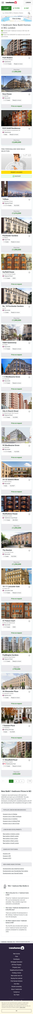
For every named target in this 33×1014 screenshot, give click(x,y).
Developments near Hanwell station (13, 873)
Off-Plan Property (16, 964)
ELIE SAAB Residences (11, 128)
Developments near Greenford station (13, 868)
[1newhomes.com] (16, 948)
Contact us (16, 992)
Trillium (5, 199)
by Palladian (6, 727)
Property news (16, 967)
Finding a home (16, 973)
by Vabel (4, 344)
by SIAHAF (5, 96)
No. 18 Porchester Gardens (13, 306)
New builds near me (16, 975)
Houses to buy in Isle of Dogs (11, 823)
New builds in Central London (11, 834)
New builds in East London (10, 838)
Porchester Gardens (10, 236)
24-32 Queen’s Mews (10, 480)
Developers (16, 959)
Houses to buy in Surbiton (10, 819)
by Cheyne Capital (7, 762)
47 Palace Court (8, 621)
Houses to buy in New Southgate (12, 816)
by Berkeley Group (7, 201)
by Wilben (5, 237)
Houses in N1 (6, 853)
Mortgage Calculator (16, 962)
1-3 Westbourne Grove (11, 377)
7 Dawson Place (8, 726)
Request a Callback (16, 172)
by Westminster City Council (10, 413)
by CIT (4, 308)
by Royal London (7, 516)
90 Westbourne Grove (10, 445)
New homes (16, 953)
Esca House (7, 94)
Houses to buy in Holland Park (11, 821)
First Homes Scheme (16, 981)
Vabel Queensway (9, 343)
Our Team (16, 994)
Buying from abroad (16, 978)
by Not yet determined (8, 623)
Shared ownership (16, 986)
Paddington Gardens (10, 655)
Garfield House (8, 272)
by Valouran (5, 379)
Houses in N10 (7, 858)
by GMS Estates (6, 481)
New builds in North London (11, 836)
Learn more (22, 1007)
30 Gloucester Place (10, 691)
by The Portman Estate (8, 274)
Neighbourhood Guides (16, 970)
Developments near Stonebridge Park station (15, 871)
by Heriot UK (5, 588)
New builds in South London (11, 843)
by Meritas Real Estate (8, 657)
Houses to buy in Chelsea (10, 814)
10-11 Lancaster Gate (11, 587)
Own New (16, 984)
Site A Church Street (10, 411)
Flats (16, 956)
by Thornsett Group (7, 552)
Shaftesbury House (9, 514)
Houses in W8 (7, 856)
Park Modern (7, 58)
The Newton (7, 550)
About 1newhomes (16, 989)
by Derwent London (7, 693)
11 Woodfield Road (9, 760)
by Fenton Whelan (7, 59)
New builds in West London (10, 841)
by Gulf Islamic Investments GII (11, 130)
